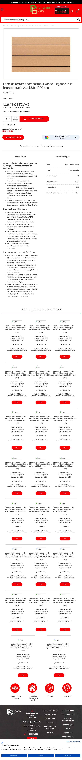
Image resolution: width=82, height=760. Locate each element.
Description (20, 156)
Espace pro (61, 7)
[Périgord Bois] (14, 712)
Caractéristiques (62, 156)
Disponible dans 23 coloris (65, 137)
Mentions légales (68, 725)
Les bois (50, 722)
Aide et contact (61, 10)
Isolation (50, 733)
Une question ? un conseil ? (12, 129)
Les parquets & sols (50, 710)
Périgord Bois (41, 9)
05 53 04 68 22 (61, 12)
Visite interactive (68, 737)
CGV (68, 729)
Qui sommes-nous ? (68, 714)
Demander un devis (13, 137)
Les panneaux (50, 718)
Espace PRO (68, 733)
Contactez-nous (68, 710)
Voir (17, 357)
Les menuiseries (50, 714)
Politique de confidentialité (73, 741)
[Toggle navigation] (2, 10)
